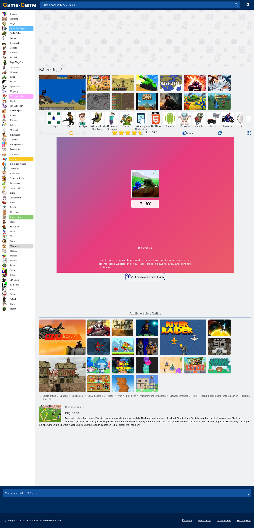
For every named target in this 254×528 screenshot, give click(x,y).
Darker (189, 133)
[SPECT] (219, 328)
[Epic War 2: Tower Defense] (98, 328)
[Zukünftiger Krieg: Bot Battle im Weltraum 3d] (195, 83)
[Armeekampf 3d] (147, 83)
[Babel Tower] (147, 383)
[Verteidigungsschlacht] (98, 383)
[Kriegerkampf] (123, 83)
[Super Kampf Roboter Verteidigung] (98, 346)
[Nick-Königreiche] (171, 365)
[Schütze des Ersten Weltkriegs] (171, 101)
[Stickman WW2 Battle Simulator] (98, 101)
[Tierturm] (219, 365)
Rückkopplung (244, 520)
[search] (236, 4)
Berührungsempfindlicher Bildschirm (219, 396)
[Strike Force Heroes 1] (62, 337)
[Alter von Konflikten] (171, 83)
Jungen (64, 396)
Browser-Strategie (178, 396)
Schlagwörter (224, 520)
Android (47, 399)
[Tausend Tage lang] (62, 92)
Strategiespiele (95, 396)
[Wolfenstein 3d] (147, 346)
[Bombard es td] (98, 365)
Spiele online (49, 396)
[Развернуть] (249, 133)
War (119, 396)
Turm (194, 396)
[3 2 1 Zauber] (147, 328)
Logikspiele (77, 396)
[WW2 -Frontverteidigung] (123, 101)
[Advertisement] (92, 38)
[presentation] (41, 118)
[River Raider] (183, 337)
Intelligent (130, 396)
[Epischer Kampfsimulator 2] (219, 101)
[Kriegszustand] (98, 83)
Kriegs (109, 396)
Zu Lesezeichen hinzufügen (147, 276)
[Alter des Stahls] (123, 328)
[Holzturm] (123, 383)
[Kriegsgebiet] (62, 374)
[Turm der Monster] (123, 365)
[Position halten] (123, 346)
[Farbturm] (147, 365)
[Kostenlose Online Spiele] (19, 5)
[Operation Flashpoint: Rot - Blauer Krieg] (195, 101)
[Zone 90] (219, 346)
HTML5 (246, 396)
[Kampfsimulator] (219, 83)
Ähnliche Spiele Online (145, 313)
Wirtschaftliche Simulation (152, 396)
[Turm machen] (195, 365)
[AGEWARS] (147, 101)
